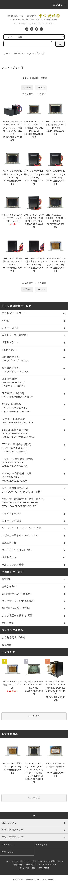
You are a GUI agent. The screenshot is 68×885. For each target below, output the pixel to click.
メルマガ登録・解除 (27, 868)
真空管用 (18, 53)
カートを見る (41, 845)
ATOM (46, 868)
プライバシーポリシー (45, 865)
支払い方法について (22, 861)
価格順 (35, 78)
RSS (40, 868)
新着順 (44, 78)
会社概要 (7, 644)
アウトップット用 (35, 53)
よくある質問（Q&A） (14, 637)
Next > (41, 87)
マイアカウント (8, 845)
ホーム (6, 53)
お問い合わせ (7, 852)
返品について (56, 861)
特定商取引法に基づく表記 (23, 865)
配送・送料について (40, 861)
